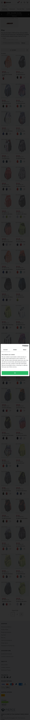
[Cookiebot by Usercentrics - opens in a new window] (22, 346)
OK (15, 373)
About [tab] (24, 349)
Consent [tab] (5, 349)
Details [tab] (15, 349)
